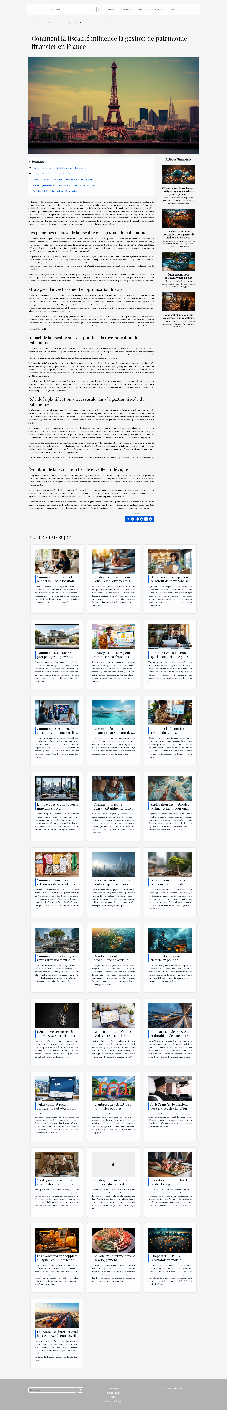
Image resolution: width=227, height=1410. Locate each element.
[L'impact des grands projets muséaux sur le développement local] (57, 788)
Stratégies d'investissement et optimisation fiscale (53, 174)
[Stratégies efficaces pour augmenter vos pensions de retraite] (57, 1164)
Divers (172, 9)
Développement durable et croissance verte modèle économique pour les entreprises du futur (170, 886)
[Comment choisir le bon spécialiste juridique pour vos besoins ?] (170, 637)
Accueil (31, 23)
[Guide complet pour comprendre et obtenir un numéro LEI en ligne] (57, 1088)
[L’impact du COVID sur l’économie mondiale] (170, 1240)
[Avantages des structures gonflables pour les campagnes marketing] (113, 1088)
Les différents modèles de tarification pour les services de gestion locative (170, 1184)
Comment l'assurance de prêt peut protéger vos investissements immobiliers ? (55, 658)
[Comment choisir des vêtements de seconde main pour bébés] (57, 864)
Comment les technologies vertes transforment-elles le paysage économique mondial (56, 962)
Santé (139, 9)
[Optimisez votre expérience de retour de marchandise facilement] (170, 561)
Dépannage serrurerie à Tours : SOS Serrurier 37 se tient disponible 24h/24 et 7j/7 (57, 1037)
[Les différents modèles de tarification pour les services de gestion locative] (170, 1164)
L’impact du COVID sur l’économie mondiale (167, 1258)
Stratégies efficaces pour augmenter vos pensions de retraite (57, 1184)
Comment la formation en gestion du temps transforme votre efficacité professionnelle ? (170, 734)
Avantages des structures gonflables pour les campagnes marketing (112, 1108)
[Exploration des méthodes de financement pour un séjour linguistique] (170, 788)
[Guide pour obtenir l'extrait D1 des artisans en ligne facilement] (113, 1016)
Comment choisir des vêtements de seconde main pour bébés (57, 884)
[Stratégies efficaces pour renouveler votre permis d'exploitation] (113, 561)
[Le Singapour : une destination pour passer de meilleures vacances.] (178, 218)
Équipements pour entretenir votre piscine (178, 276)
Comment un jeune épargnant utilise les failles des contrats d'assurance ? (113, 808)
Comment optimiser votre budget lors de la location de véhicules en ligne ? (57, 581)
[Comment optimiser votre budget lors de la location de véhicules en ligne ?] (57, 561)
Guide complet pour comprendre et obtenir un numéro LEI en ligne (56, 1108)
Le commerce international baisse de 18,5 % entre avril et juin (57, 1335)
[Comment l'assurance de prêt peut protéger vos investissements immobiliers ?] (57, 637)
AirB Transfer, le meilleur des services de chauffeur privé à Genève (169, 1108)
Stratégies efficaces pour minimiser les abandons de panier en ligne (113, 656)
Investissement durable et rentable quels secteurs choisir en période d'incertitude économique (113, 886)
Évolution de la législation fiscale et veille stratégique (55, 191)
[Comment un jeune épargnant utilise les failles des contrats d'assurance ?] (113, 788)
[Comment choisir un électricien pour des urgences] (170, 940)
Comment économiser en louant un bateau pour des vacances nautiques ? (113, 732)
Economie (109, 9)
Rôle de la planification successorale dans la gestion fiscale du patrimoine (64, 185)
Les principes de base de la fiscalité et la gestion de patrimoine (59, 168)
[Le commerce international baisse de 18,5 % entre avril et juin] (57, 1316)
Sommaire (38, 161)
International (125, 9)
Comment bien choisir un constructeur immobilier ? (178, 316)
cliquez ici (32, 461)
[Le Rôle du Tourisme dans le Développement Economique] (113, 1240)
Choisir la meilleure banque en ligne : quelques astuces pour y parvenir (178, 191)
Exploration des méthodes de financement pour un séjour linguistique (169, 808)
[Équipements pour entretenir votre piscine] (178, 261)
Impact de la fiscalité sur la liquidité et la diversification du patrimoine (63, 180)
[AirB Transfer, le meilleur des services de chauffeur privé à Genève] (170, 1088)
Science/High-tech (156, 9)
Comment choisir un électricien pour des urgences (165, 960)
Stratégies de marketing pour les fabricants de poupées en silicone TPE (112, 1184)
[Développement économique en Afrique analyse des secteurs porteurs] (113, 940)
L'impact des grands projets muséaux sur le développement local (57, 808)
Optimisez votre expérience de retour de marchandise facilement (170, 581)
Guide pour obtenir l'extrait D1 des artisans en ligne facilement (114, 1035)
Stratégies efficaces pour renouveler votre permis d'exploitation (112, 581)
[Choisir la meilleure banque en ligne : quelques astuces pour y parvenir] (178, 175)
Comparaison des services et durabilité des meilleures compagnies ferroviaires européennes (170, 1037)
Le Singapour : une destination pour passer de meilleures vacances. (178, 234)
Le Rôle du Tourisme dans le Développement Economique (114, 1260)
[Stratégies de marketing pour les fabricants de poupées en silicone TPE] (113, 1164)
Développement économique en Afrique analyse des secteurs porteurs (111, 962)
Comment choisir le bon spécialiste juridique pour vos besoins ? (169, 656)
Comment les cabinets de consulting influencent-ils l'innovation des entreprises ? (57, 734)
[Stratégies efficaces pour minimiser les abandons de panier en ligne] (113, 637)
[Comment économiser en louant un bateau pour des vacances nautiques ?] (113, 712)
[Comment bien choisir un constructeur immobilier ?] (178, 301)
